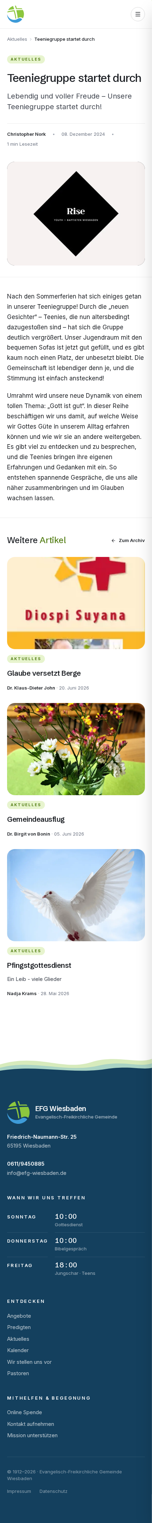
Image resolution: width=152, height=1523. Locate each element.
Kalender (18, 1350)
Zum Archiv (132, 540)
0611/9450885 (26, 1163)
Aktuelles (17, 39)
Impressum (19, 1491)
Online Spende (24, 1412)
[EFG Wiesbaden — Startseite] (15, 14)
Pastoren (18, 1373)
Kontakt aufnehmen (30, 1424)
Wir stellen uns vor (29, 1362)
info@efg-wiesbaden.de (36, 1173)
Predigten (19, 1327)
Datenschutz (54, 1491)
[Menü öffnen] (138, 14)
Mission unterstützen (32, 1435)
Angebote (19, 1315)
